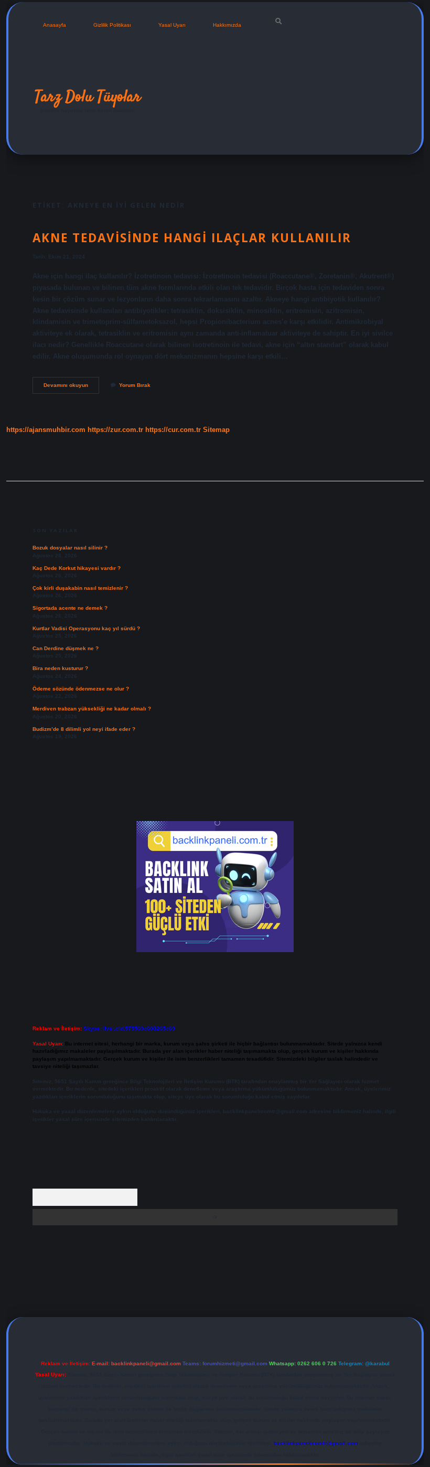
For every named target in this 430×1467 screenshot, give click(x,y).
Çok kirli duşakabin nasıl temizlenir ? (80, 588)
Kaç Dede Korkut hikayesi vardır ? (77, 568)
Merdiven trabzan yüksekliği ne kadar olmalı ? (92, 708)
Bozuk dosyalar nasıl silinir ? (70, 548)
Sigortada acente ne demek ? (70, 608)
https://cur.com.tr (173, 430)
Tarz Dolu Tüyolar (88, 97)
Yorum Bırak (134, 385)
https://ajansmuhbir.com (45, 430)
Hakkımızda (227, 25)
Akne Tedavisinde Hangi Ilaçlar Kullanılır (192, 238)
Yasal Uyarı (172, 25)
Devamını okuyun (71, 388)
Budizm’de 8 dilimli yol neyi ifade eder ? (84, 729)
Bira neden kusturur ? (60, 668)
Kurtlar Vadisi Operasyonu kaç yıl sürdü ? (86, 628)
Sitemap (216, 430)
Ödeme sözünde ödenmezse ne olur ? (81, 689)
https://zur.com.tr (115, 430)
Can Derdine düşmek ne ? (66, 648)
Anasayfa (54, 25)
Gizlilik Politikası (112, 25)
